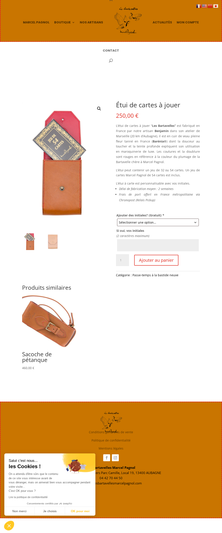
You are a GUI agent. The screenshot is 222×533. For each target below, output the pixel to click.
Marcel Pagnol (36, 22)
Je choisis (50, 511)
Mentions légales (111, 448)
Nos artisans (91, 22)
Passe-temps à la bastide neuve (155, 275)
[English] (204, 6)
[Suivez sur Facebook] (106, 457)
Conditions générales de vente (111, 432)
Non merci (19, 511)
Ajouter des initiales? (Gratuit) (140, 215)
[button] (99, 109)
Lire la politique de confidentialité (28, 497)
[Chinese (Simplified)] (210, 6)
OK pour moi (80, 511)
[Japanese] (216, 6)
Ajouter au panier (156, 260)
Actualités (162, 22)
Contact (111, 50)
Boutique (62, 22)
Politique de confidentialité (111, 440)
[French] (199, 6)
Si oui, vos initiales (130, 231)
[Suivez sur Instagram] (115, 457)
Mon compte (188, 22)
